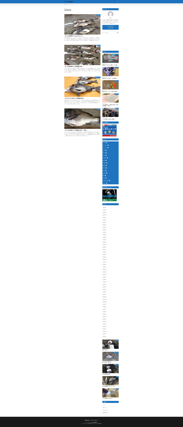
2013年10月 (104, 274)
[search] (118, 33)
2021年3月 (104, 227)
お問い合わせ (87, 420)
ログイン (104, 405)
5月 (72, 4)
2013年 (69, 4)
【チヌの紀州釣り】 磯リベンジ (107, 398)
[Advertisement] (110, 42)
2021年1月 (104, 229)
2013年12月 (104, 269)
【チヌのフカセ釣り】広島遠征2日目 (74, 98)
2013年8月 (104, 279)
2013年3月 (104, 291)
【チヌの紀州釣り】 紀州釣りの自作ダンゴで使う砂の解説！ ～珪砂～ (110, 105)
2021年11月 (104, 214)
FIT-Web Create (90, 423)
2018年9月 (104, 237)
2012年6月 (104, 311)
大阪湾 (117, 108)
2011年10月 (104, 326)
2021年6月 (104, 219)
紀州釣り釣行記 (107, 180)
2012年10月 (104, 301)
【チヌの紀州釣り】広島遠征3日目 (73, 66)
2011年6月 (104, 336)
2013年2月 (104, 294)
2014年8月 (104, 254)
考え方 (117, 54)
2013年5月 (104, 286)
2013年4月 (104, 289)
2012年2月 (104, 321)
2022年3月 (104, 212)
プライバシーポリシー (94, 420)
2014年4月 (104, 264)
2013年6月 (104, 284)
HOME (66, 4)
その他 (105, 142)
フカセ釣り (98, 77)
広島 (99, 45)
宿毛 (105, 167)
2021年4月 (104, 224)
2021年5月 (104, 222)
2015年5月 (104, 242)
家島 (105, 165)
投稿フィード (105, 407)
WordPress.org (105, 412)
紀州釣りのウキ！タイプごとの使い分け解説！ (109, 91)
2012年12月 (104, 296)
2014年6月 (104, 259)
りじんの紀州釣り (69, 1)
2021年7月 (104, 217)
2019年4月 (104, 232)
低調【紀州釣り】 (105, 349)
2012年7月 (104, 309)
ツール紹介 (117, 67)
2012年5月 (104, 314)
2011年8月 (104, 331)
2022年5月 (104, 207)
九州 (105, 155)
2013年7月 (104, 281)
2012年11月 (104, 299)
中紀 (105, 152)
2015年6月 (104, 239)
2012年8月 (104, 306)
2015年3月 (104, 247)
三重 (105, 150)
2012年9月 (104, 304)
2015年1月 (104, 249)
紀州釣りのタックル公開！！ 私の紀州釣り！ (109, 78)
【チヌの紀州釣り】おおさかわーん (73, 36)
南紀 (105, 160)
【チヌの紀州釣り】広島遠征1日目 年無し (75, 130)
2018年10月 (104, 234)
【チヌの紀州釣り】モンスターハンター (108, 386)
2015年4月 (104, 244)
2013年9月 (104, 276)
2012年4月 (104, 316)
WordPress (100, 423)
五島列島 (106, 157)
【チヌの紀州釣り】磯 (106, 374)
